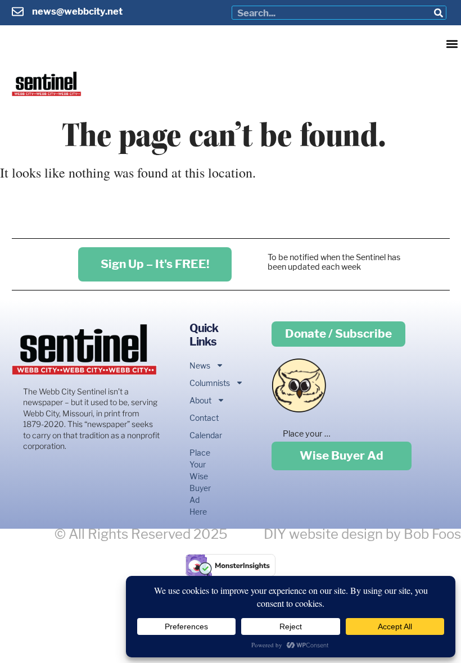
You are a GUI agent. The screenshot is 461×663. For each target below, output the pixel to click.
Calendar (199, 435)
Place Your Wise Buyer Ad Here (199, 482)
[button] (451, 43)
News (199, 365)
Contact (199, 418)
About (199, 400)
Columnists (199, 383)
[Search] (439, 12)
